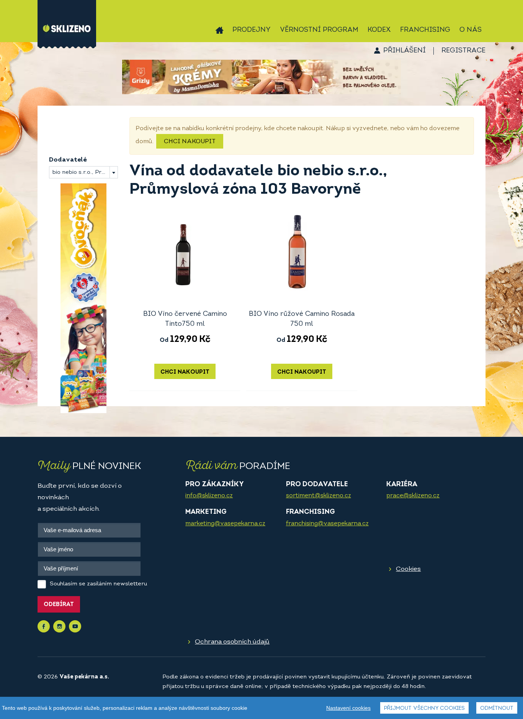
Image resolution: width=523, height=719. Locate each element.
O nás (470, 30)
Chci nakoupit (190, 142)
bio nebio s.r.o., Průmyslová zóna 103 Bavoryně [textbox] (85, 172)
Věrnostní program (319, 30)
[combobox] (83, 172)
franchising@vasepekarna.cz (327, 524)
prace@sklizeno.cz (413, 496)
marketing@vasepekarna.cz (225, 524)
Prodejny (251, 30)
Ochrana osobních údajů (232, 642)
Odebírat (59, 605)
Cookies (408, 569)
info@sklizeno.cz (209, 496)
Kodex (379, 30)
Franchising (425, 30)
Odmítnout (496, 708)
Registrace (463, 50)
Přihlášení (404, 50)
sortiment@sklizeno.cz (318, 496)
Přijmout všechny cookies (424, 708)
